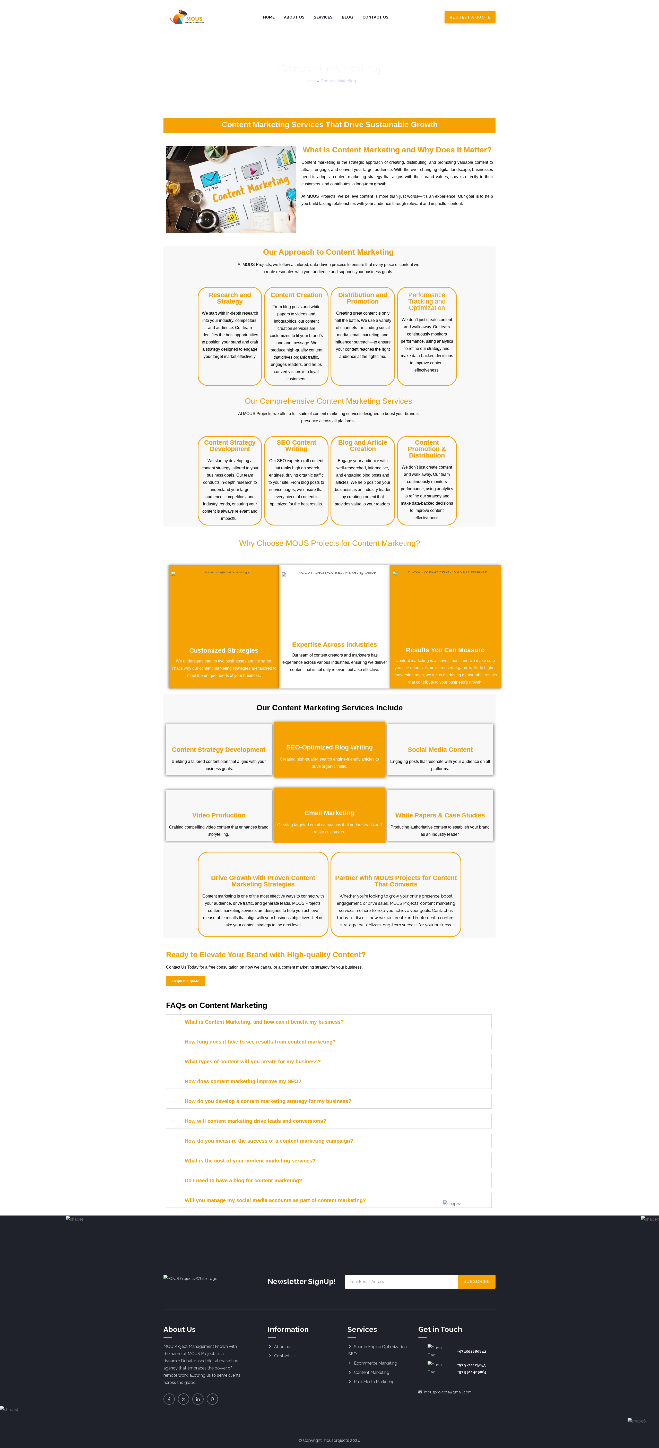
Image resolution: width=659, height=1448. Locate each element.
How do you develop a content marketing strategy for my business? (268, 1101)
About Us (294, 17)
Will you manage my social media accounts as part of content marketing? (275, 1200)
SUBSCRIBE (476, 1281)
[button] (328, 1022)
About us (282, 1346)
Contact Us (375, 17)
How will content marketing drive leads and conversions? (255, 1121)
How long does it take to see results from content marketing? (260, 1042)
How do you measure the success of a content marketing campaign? (269, 1141)
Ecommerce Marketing (375, 1363)
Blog (347, 17)
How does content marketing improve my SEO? (243, 1081)
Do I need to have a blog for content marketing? (243, 1180)
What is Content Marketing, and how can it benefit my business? (264, 1022)
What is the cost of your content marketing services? (250, 1160)
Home (269, 17)
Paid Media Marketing (374, 1381)
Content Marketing (371, 1372)
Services (323, 17)
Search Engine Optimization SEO (377, 1350)
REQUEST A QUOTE (470, 17)
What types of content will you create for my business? (253, 1061)
